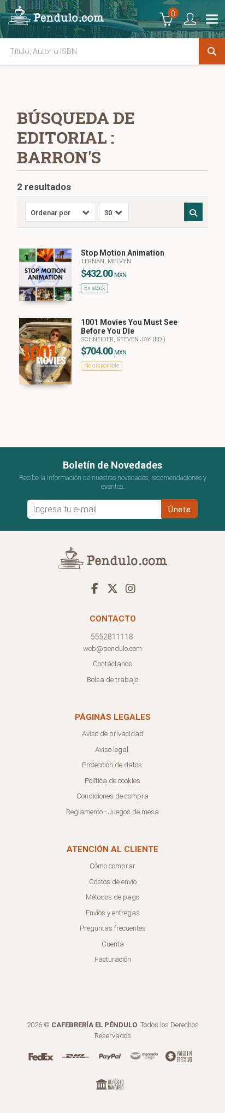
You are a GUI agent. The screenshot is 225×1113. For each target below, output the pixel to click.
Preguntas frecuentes (113, 928)
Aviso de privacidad (113, 734)
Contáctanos (112, 664)
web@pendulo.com (112, 648)
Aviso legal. (112, 749)
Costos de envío (113, 882)
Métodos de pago (112, 897)
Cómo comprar (112, 866)
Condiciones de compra (112, 796)
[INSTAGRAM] (130, 588)
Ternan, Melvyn (106, 261)
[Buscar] (212, 51)
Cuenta (113, 944)
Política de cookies (112, 781)
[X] (112, 588)
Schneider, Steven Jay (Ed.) (123, 339)
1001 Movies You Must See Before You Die (129, 327)
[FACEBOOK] (94, 588)
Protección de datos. (113, 765)
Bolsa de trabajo (112, 680)
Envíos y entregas (113, 913)
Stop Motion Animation (122, 252)
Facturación (112, 959)
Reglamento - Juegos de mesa (112, 812)
